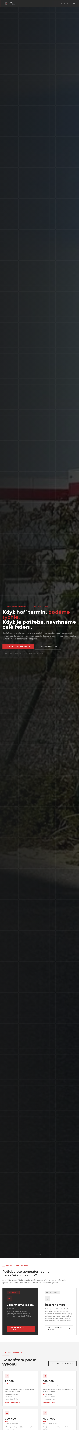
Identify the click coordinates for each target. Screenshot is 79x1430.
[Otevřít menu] (74, 3)
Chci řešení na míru (49, 647)
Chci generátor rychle (19, 647)
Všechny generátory (61, 1364)
